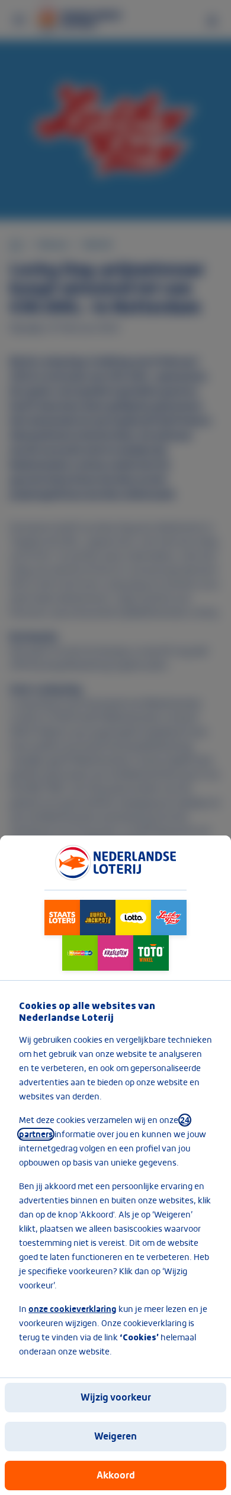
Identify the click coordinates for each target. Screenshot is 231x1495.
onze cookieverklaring (72, 1309)
